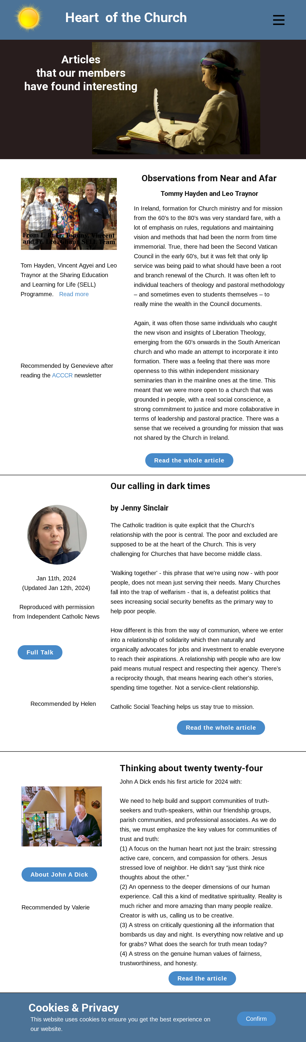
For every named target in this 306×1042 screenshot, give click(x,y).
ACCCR (62, 375)
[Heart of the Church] (29, 17)
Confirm (256, 1018)
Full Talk (40, 652)
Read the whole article (189, 460)
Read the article (202, 978)
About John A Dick (59, 874)
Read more (73, 294)
